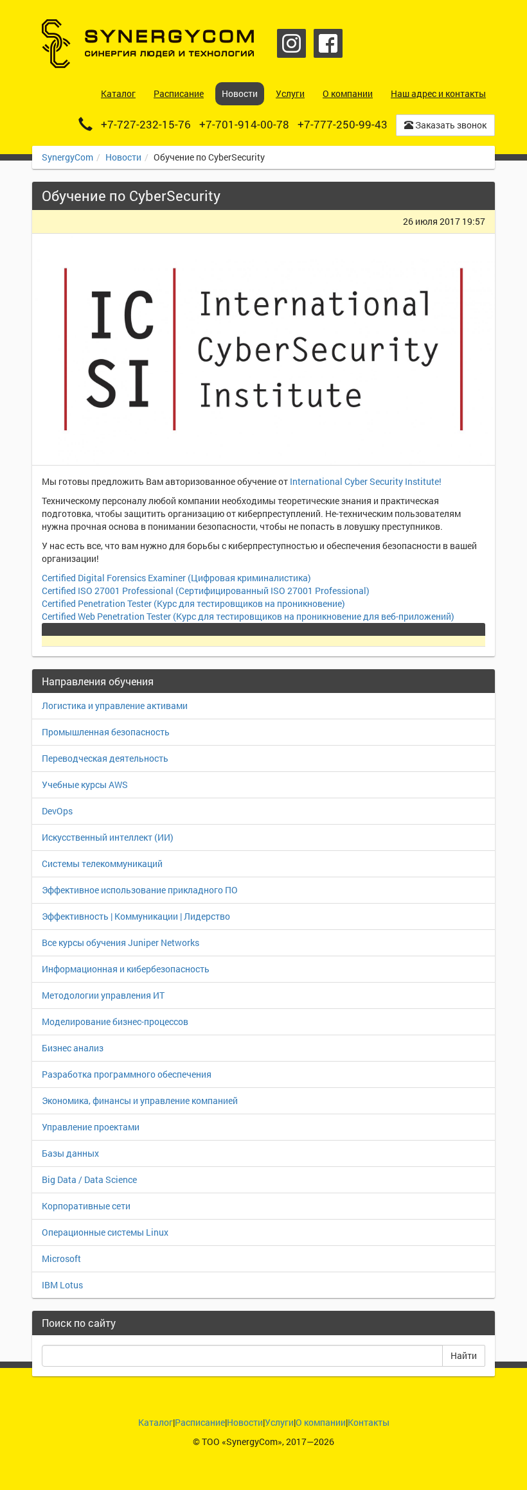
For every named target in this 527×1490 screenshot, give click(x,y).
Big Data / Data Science (89, 1179)
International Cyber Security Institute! (366, 481)
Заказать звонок (450, 125)
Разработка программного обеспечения (126, 1074)
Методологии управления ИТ (103, 995)
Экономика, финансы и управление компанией (140, 1100)
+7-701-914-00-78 (244, 124)
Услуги (279, 1422)
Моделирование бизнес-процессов (115, 1021)
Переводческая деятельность (105, 758)
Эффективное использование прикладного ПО (140, 890)
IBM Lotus (62, 1285)
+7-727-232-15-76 (146, 124)
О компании (321, 1422)
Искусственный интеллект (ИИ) (108, 837)
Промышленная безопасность (106, 732)
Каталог (155, 1422)
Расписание (200, 1422)
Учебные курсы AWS (85, 784)
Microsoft (61, 1258)
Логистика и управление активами (115, 705)
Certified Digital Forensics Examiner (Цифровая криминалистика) (176, 578)
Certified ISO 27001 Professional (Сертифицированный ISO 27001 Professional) (206, 590)
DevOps (57, 811)
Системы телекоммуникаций (102, 863)
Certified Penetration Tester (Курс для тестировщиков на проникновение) (193, 603)
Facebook (328, 43)
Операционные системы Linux (105, 1232)
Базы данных (70, 1153)
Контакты (368, 1422)
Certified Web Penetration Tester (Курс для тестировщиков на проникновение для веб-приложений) (248, 616)
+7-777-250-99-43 (343, 124)
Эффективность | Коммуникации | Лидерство (136, 916)
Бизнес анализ (72, 1048)
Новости (123, 157)
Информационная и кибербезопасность (126, 969)
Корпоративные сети (86, 1206)
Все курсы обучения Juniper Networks (120, 942)
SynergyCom (67, 157)
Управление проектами (90, 1127)
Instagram (291, 43)
